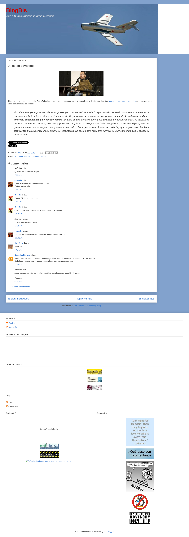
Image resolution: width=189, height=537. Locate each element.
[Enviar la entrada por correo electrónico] (41, 153)
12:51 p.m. (19, 226)
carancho (18, 180)
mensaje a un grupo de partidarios (122, 101)
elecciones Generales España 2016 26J (30, 156)
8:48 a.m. (18, 190)
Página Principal (84, 299)
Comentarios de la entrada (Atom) (87, 306)
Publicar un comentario (21, 287)
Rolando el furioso (22, 255)
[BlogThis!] (49, 152)
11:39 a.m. (19, 264)
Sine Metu (19, 243)
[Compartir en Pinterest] (56, 152)
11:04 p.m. (19, 238)
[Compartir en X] (51, 152)
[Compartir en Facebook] (54, 152)
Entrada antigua (146, 299)
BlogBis (16, 10)
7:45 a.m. (18, 250)
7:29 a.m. (18, 175)
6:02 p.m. (18, 282)
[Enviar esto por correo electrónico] (46, 152)
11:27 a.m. (19, 214)
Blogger (110, 531)
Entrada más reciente (18, 299)
